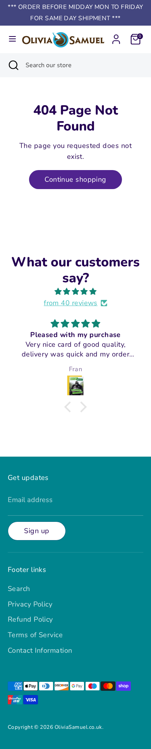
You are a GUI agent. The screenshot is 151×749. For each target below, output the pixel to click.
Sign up (36, 530)
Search (19, 588)
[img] (75, 291)
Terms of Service (35, 635)
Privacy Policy (30, 604)
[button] (69, 406)
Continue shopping (75, 179)
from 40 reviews (71, 303)
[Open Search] (13, 65)
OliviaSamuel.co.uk (78, 727)
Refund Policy (30, 619)
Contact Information (40, 650)
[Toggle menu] (10, 39)
